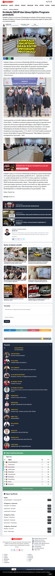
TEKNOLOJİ (6, 562)
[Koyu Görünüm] (47, 1)
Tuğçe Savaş (14, 444)
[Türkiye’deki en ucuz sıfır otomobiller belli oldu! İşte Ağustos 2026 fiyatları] (39, 291)
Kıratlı (12, 425)
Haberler (5, 9)
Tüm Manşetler (37, 546)
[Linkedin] (24, 239)
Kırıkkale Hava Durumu (39, 540)
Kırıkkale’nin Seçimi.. (16, 383)
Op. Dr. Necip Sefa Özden (18, 374)
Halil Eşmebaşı (15, 367)
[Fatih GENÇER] (7, 424)
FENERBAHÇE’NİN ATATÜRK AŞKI (19, 432)
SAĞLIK (47, 5)
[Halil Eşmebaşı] (7, 368)
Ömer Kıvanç (14, 402)
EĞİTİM (42, 5)
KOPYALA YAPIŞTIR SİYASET (18, 355)
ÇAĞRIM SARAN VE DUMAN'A (19, 362)
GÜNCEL (17, 5)
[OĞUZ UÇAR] (7, 431)
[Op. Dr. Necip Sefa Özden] (7, 375)
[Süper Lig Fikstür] (50, 494)
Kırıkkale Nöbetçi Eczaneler (40, 538)
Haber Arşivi (37, 549)
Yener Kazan (14, 395)
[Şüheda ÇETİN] (7, 438)
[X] (14, 550)
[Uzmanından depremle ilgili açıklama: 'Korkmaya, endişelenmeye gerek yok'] (39, 272)
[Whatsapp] (22, 550)
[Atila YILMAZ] (7, 361)
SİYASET (23, 5)
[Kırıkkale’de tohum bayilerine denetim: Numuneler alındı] (15, 291)
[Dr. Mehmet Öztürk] (7, 382)
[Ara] (49, 1)
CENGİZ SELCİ (14, 409)
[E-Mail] (13, 239)
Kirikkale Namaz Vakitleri (40, 541)
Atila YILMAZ (14, 360)
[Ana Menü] (51, 1)
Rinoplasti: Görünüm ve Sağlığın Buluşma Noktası (24, 376)
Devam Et (14, 236)
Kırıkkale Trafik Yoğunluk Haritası (41, 543)
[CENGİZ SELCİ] (7, 410)
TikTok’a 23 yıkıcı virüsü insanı (18, 397)
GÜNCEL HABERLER (13, 9)
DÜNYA (30, 554)
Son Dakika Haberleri (39, 548)
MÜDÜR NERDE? (15, 418)
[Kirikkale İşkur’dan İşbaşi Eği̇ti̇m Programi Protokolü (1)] (27, 149)
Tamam (50, 574)
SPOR (36, 5)
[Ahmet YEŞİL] (7, 417)
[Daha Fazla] (12, 58)
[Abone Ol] (50, 58)
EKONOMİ (30, 5)
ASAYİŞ (11, 5)
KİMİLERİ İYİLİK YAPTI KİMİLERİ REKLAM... (21, 446)
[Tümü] (50, 345)
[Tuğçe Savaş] (7, 445)
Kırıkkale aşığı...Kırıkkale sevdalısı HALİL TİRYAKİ (23, 411)
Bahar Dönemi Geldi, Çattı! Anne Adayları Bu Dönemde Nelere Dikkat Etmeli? (29, 390)
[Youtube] (19, 550)
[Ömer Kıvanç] (7, 403)
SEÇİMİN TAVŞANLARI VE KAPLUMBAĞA (21, 404)
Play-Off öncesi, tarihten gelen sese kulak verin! (23, 369)
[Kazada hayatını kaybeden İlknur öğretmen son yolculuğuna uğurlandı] (15, 272)
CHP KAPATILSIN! (18, 349)
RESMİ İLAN (4, 5)
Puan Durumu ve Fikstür (39, 544)
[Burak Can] (7, 232)
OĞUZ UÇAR (14, 430)
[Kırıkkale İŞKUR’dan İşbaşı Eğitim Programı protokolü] (27, 42)
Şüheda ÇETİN (15, 437)
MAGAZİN (30, 557)
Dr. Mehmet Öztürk (16, 381)
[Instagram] (21, 239)
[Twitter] (18, 239)
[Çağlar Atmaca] (8, 348)
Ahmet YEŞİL (14, 416)
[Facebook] (16, 239)
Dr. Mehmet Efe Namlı (17, 387)
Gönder (7, 321)
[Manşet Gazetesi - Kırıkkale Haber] (8, 1)
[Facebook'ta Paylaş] (4, 58)
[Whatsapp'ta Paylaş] (9, 58)
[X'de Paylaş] (7, 58)
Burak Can (14, 230)
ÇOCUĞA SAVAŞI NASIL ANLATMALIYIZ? (21, 439)
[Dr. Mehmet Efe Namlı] (7, 389)
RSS (14, 569)
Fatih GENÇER (14, 423)
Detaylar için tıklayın (27, 488)
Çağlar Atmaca (18, 347)
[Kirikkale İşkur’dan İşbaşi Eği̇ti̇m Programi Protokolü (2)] (27, 97)
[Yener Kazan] (7, 396)
